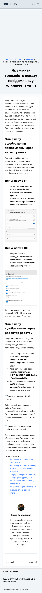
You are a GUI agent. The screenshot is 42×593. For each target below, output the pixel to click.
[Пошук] (33, 4)
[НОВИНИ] (7, 60)
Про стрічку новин (10, 571)
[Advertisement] (21, 30)
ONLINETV (10, 4)
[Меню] (38, 4)
